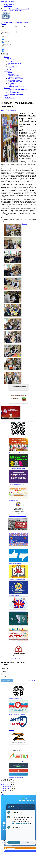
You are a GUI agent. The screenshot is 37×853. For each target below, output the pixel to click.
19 (5, 788)
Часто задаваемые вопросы (15, 80)
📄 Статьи (27, 842)
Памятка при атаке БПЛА (15, 81)
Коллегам (7, 88)
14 (10, 786)
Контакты (7, 97)
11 (3, 786)
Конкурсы (11, 74)
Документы (7, 69)
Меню (5, 54)
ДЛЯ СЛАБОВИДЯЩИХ (20, 387)
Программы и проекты (14, 63)
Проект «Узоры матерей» (13, 642)
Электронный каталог (12, 405)
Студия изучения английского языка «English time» (17, 611)
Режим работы (12, 67)
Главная (6, 57)
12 (5, 786)
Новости (24, 224)
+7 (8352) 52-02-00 (9, 4)
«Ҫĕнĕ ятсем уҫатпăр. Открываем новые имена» (17, 579)
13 (8, 786)
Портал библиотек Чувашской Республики (16, 658)
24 (1, 790)
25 (3, 790)
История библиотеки (14, 60)
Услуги (10, 72)
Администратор (12, 110)
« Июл (2, 794)
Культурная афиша (9, 98)
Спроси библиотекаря (14, 77)
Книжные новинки (13, 75)
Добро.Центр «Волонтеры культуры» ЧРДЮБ (16, 484)
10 (1, 786)
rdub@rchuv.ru (8, 6)
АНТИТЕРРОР (11, 730)
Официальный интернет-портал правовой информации (18, 516)
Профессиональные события (16, 91)
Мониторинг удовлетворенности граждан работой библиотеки (18, 436)
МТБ (9, 64)
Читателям (7, 71)
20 (8, 788)
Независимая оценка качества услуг (15, 563)
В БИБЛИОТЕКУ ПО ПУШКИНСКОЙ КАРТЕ (17, 468)
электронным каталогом (21, 823)
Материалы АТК (12, 83)
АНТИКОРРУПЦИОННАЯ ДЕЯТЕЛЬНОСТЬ (17, 714)
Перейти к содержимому (8, 1)
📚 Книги (13, 842)
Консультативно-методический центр (15, 595)
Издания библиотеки (14, 92)
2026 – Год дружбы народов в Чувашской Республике (18, 452)
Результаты (32, 680)
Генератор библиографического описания (16, 777)
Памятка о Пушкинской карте (16, 86)
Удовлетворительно (8, 674)
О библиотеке (8, 58)
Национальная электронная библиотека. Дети (16, 761)
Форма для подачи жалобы (15, 78)
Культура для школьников (13, 547)
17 (1, 788)
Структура (11, 61)
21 (10, 788)
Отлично (5, 668)
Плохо (4, 676)
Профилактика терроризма (15, 85)
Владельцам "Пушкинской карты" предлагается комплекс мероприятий (15, 9)
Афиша (6, 95)
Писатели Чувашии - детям (13, 500)
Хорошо (4, 671)
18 (3, 788)
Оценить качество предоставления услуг (15, 698)
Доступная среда (12, 66)
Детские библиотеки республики (17, 89)
